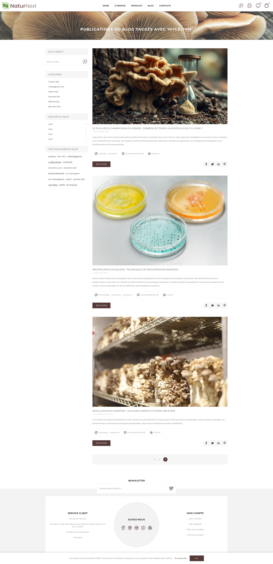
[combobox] (64, 61)
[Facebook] (123, 527)
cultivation (116, 295)
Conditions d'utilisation (77, 532)
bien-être (61, 156)
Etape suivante (165, 459)
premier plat (79, 179)
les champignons (56, 179)
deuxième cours (55, 168)
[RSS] (149, 527)
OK (196, 558)
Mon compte (195, 518)
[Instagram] (136, 527)
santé (62, 185)
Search (85, 61)
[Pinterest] (129, 527)
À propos (77, 537)
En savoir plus (181, 558)
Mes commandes (195, 529)
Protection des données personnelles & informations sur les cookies (78, 525)
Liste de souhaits (195, 535)
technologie (103, 295)
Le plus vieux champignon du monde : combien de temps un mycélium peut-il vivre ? (147, 128)
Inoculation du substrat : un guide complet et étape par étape (133, 411)
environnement (56, 173)
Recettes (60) (54, 97)
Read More (101, 164)
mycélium (112, 153)
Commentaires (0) (134, 153)
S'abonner (171, 488)
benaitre (52, 156)
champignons (74, 156)
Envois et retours (77, 518)
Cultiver (170, 295)
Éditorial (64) (53, 102)
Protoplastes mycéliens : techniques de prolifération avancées (135, 269)
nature (69, 179)
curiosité (102, 153)
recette (53, 185)
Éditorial (155, 153)
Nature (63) (53, 92)
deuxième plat (70, 168)
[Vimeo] (143, 527)
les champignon (73, 173)
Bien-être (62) (54, 107)
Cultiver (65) (53, 82)
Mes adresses (195, 524)
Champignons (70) (56, 87)
